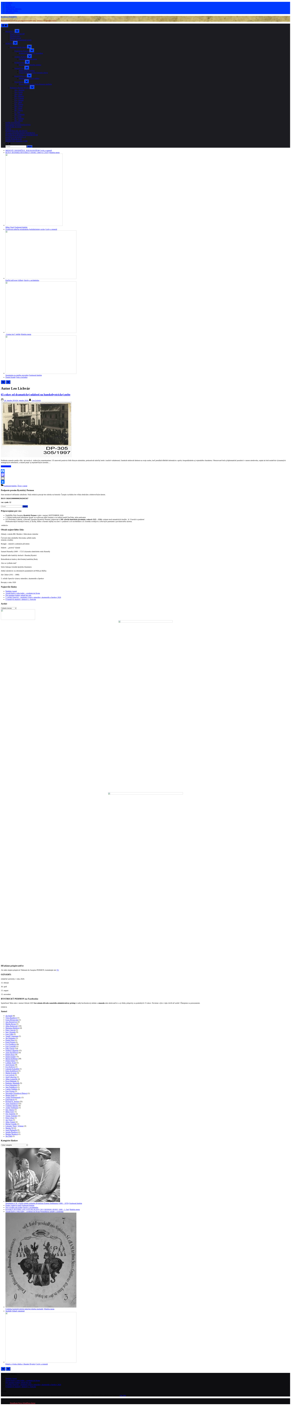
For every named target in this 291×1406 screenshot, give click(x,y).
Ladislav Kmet (10, 1063)
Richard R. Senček (12, 1101)
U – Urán (18, 117)
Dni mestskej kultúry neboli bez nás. (18, 595)
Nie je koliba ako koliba (14, 1207)
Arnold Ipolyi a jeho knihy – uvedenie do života (22, 593)
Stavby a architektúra (31, 280)
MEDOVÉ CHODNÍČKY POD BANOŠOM (22, 150)
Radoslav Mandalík (12, 1083)
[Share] (145, 482)
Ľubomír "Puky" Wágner (14, 1126)
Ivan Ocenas (9, 1091)
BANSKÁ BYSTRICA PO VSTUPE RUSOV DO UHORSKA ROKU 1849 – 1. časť (37, 1209)
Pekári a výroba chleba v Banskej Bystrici (20, 1364)
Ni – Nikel (18, 108)
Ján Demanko (10, 1038)
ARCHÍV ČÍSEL (11, 11)
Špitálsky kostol (11, 591)
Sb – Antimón (20, 114)
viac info (123, 1395)
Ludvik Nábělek (11, 1089)
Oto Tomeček (10, 1114)
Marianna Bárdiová (12, 1028)
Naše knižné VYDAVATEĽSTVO (18, 125)
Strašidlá (8, 1311)
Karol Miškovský (21, 76)
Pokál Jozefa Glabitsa (27, 71)
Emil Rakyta (9, 1099)
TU (57, 970)
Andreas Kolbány (21, 57)
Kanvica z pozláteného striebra (30, 65)
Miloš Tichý (9, 1112)
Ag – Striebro (19, 90)
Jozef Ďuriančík (11, 1130)
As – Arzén (19, 92)
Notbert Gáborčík (11, 1050)
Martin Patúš (10, 1095)
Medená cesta (15, 36)
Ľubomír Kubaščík (12, 1069)
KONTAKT (9, 13)
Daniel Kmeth (10, 377)
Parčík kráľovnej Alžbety (14, 280)
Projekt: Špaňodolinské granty (21, 40)
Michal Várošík (11, 1124)
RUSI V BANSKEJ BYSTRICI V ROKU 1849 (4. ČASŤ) (27, 152)
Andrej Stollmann (11, 1108)
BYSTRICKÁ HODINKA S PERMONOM (21, 135)
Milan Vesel (9, 227)
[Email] (145, 478)
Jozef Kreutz (10, 1065)
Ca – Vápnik (19, 98)
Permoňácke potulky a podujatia (51, 1211)
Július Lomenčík (11, 1079)
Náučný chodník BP (17, 34)
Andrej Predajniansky (13, 1097)
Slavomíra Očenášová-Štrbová (16, 1093)
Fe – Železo (19, 104)
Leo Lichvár (36, 400)
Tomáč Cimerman (11, 1036)
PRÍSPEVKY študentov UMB (16, 141)
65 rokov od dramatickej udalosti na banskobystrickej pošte (35, 394)
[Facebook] (145, 471)
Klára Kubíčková (11, 1071)
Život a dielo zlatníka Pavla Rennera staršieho (35, 84)
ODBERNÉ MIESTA (13, 9)
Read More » (6, 466)
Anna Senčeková (11, 1104)
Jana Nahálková (11, 1087)
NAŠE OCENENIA (12, 123)
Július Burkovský (11, 1026)
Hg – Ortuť (19, 106)
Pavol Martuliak (11, 1085)
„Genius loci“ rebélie (12, 334)
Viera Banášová (11, 1018)
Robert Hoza (10, 1055)
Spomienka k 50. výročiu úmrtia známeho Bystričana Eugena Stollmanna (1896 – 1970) (37, 1203)
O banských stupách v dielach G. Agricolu (20, 599)
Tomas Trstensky (11, 1116)
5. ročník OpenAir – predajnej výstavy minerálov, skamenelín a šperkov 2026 (33, 597)
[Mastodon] (145, 474)
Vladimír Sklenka (11, 1106)
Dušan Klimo (10, 1061)
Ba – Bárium (19, 96)
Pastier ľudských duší (13, 1205)
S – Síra (17, 112)
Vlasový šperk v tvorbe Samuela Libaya (33, 73)
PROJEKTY (10, 32)
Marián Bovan (10, 1024)
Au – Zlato (18, 94)
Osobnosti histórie (20, 227)
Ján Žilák (8, 1136)
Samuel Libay (20, 68)
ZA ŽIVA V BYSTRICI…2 (15, 137)
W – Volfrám (19, 119)
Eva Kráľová (10, 1067)
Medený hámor (15, 38)
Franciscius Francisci (22, 51)
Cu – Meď (18, 102)
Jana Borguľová (11, 1022)
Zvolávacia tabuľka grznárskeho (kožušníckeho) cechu (25, 229)
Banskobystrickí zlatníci (18, 47)
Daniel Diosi (10, 1040)
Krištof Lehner (20, 63)
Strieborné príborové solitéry (29, 78)
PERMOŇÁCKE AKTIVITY (16, 131)
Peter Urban (9, 1118)
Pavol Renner (19, 82)
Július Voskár (10, 1122)
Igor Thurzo (9, 1110)
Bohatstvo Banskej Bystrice (20, 88)
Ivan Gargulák (10, 1046)
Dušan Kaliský (10, 1057)
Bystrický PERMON (9, 17)
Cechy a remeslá (46, 150)
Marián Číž (9, 1128)
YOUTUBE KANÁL (13, 127)
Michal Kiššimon (11, 1059)
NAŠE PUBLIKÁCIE (13, 139)
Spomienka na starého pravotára (16, 375)
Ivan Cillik (9, 1034)
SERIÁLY (9, 43)
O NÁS (8, 5)
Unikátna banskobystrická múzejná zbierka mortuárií (24, 1309)
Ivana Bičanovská (11, 1020)
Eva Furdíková (10, 1044)
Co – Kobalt (19, 100)
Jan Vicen (9, 1120)
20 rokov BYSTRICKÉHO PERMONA (20, 133)
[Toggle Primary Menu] (4, 25)
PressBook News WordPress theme (22, 1403)
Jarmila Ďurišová (11, 1132)
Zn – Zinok (19, 121)
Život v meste (22, 486)
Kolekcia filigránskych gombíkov (31, 53)
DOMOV (9, 3)
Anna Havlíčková (11, 1052)
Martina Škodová (11, 1134)
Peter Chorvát (10, 1030)
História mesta (54, 152)
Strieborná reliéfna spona (28, 59)
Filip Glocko (10, 1048)
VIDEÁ (8, 129)
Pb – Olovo (19, 110)
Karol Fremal (10, 1042)
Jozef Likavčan (10, 1077)
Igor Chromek (10, 1032)
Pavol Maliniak (10, 1081)
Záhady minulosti (18, 1311)
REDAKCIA (10, 7)
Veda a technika (21, 377)
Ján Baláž (8, 1016)
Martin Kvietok (10, 1073)
